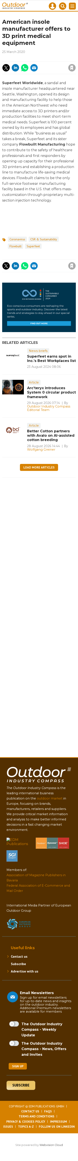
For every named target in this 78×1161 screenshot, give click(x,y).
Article (34, 382)
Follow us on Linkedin (57, 1127)
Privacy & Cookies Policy (25, 1122)
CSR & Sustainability (43, 239)
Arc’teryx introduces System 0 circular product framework (51, 392)
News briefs (38, 351)
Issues (8, 1127)
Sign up (17, 1066)
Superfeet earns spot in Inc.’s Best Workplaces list (51, 358)
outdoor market (49, 798)
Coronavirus (17, 239)
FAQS (48, 1111)
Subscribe (18, 964)
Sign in (25, 58)
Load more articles (39, 467)
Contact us (19, 956)
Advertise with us (24, 971)
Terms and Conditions (36, 1116)
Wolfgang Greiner (41, 450)
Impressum (58, 1122)
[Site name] (39, 783)
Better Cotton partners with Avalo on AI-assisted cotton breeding (51, 435)
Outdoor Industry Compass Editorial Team (48, 408)
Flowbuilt (15, 246)
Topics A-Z (26, 1127)
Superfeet (33, 246)
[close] (47, 64)
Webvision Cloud (51, 1145)
